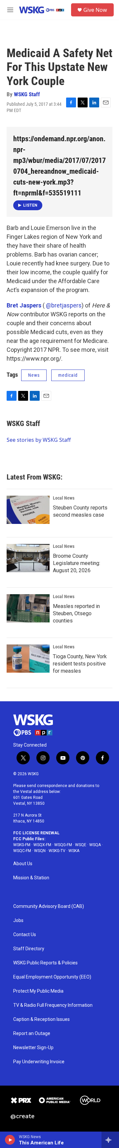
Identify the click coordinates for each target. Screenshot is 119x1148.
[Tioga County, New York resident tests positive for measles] (28, 658)
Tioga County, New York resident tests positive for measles (80, 663)
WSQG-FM (63, 845)
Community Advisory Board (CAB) (48, 906)
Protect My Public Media (38, 991)
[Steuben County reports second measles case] (28, 510)
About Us (22, 863)
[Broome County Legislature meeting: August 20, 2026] (28, 558)
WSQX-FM (42, 845)
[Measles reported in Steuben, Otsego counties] (28, 608)
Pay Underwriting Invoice (38, 1061)
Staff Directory (28, 948)
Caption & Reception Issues (41, 1019)
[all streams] (110, 1140)
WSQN (40, 850)
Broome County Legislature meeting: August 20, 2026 (76, 563)
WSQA (95, 845)
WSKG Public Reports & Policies (45, 962)
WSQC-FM (22, 850)
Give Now (95, 10)
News (34, 375)
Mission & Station (31, 877)
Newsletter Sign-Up (33, 1047)
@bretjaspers (64, 305)
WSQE (80, 845)
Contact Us (24, 934)
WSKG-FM (21, 845)
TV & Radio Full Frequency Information (53, 1005)
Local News (63, 498)
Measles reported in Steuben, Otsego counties (76, 613)
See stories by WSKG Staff (39, 439)
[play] (10, 1140)
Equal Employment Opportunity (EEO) (52, 977)
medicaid (68, 375)
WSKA (73, 850)
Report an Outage (31, 1033)
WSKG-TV (57, 850)
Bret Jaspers (24, 305)
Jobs (18, 920)
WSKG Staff (27, 94)
